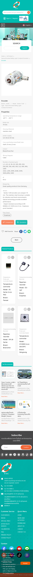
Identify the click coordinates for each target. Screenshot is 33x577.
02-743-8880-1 (9, 489)
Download (7, 215)
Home (3, 56)
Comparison (9, 222)
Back (16, 240)
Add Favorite (9, 231)
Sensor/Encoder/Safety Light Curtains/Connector (15, 58)
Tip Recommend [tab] (7, 364)
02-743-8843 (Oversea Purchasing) (16, 491)
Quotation (23, 222)
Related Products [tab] (7, 249)
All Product (10, 56)
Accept (25, 563)
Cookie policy (9, 573)
